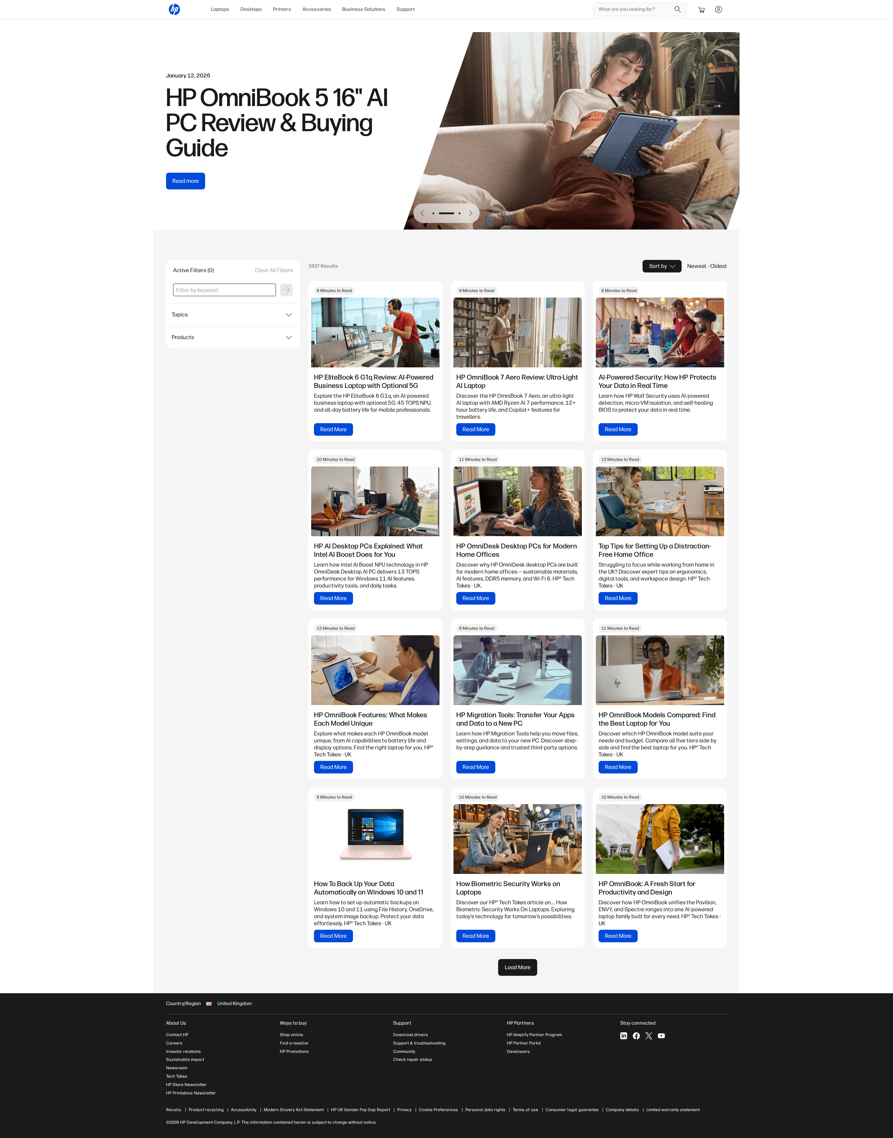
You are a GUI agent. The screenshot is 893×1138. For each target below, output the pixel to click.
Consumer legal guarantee (572, 1109)
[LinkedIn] (623, 1035)
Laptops (220, 9)
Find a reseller (294, 1043)
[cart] (701, 9)
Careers (174, 1043)
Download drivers (410, 1034)
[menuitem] (220, 9)
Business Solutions (363, 9)
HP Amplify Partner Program (534, 1034)
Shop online (291, 1034)
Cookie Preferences (438, 1109)
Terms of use (525, 1109)
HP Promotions (294, 1051)
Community (404, 1051)
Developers (518, 1051)
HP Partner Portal (524, 1043)
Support (406, 9)
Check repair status (412, 1059)
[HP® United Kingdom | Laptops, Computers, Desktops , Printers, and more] (174, 9)
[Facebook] (636, 1035)
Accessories (316, 9)
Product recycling (206, 1109)
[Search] (678, 9)
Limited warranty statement (673, 1109)
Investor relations (183, 1051)
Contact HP (177, 1034)
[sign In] (718, 9)
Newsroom (176, 1067)
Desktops (251, 9)
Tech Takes (176, 1076)
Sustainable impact (185, 1059)
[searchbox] (634, 9)
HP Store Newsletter (186, 1084)
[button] (422, 213)
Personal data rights (485, 1109)
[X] (648, 1035)
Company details (622, 1109)
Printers (282, 9)
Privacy (404, 1109)
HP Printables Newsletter (191, 1093)
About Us (176, 1023)
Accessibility (243, 1109)
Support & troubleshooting (419, 1043)
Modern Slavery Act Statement (294, 1109)
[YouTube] (661, 1035)
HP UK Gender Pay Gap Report (360, 1109)
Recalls (173, 1109)
